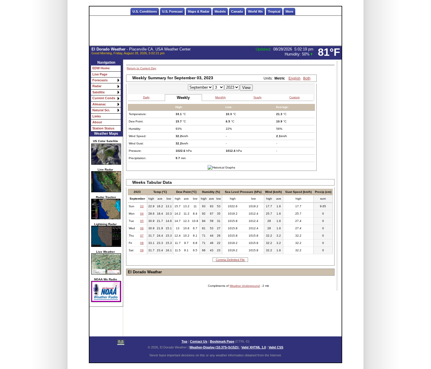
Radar (96, 86)
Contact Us (198, 341)
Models (220, 11)
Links (96, 116)
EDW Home (101, 68)
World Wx (255, 11)
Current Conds (103, 98)
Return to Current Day (141, 68)
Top (184, 341)
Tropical (274, 11)
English (295, 78)
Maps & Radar (198, 11)
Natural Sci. (101, 110)
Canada (237, 11)
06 (142, 228)
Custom (294, 97)
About (97, 122)
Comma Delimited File (230, 259)
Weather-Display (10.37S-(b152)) (214, 347)
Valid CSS (276, 347)
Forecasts (100, 80)
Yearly (257, 97)
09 (142, 250)
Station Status (103, 128)
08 (142, 243)
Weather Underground (245, 285)
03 (142, 206)
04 (142, 213)
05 (142, 221)
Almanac (99, 104)
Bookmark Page (222, 341)
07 (142, 235)
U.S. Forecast (172, 11)
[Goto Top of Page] (120, 343)
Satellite (98, 92)
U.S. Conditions (145, 11)
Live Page (99, 74)
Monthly (220, 97)
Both (306, 78)
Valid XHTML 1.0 (253, 347)
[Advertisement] (215, 31)
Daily (146, 97)
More (289, 11)
